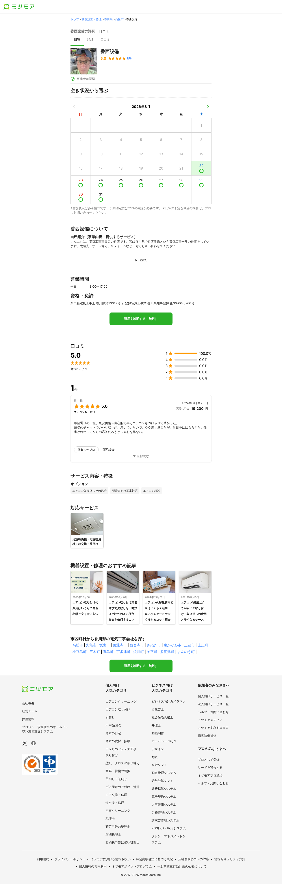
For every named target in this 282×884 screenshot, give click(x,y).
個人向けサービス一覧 (213, 696)
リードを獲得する (210, 767)
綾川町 (138, 651)
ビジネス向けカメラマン (169, 701)
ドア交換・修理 (116, 795)
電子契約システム (164, 796)
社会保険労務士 (162, 717)
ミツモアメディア (210, 720)
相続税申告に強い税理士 (122, 842)
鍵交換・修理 (115, 802)
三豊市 (189, 645)
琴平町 (152, 651)
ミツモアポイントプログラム (132, 866)
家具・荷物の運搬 (118, 771)
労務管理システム (164, 812)
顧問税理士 (113, 834)
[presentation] (77, 40)
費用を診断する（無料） (141, 318)
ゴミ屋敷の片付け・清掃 (122, 787)
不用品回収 (113, 725)
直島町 (108, 651)
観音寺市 (137, 645)
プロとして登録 (208, 759)
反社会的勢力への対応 (193, 859)
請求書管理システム (165, 820)
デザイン (158, 749)
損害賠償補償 (207, 736)
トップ (74, 19)
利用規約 (43, 859)
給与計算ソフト (162, 780)
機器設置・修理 (92, 19)
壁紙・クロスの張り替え (122, 763)
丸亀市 (91, 645)
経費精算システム (164, 788)
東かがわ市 (172, 645)
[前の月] (74, 106)
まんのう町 (186, 651)
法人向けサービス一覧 (213, 704)
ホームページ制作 (164, 741)
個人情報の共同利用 (93, 866)
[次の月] (208, 106)
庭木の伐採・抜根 (118, 741)
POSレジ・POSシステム (169, 828)
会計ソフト (159, 765)
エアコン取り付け (118, 709)
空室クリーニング (118, 810)
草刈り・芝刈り (116, 779)
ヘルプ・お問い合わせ (213, 712)
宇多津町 (123, 651)
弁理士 (156, 725)
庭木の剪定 (113, 733)
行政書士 (158, 709)
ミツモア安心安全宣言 (213, 728)
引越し (110, 717)
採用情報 (28, 719)
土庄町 (203, 645)
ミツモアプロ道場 (210, 775)
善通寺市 (120, 645)
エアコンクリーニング (121, 701)
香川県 (108, 19)
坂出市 (104, 645)
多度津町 (167, 651)
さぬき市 (154, 645)
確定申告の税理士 (118, 826)
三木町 (94, 651)
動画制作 (158, 733)
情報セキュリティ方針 (229, 859)
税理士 (110, 818)
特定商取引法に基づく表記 (154, 859)
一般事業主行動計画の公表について (182, 866)
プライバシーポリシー (69, 859)
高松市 (119, 19)
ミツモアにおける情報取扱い (111, 859)
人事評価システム (164, 804)
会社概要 (28, 703)
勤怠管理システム (164, 773)
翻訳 (155, 757)
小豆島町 (79, 651)
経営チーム (29, 711)
